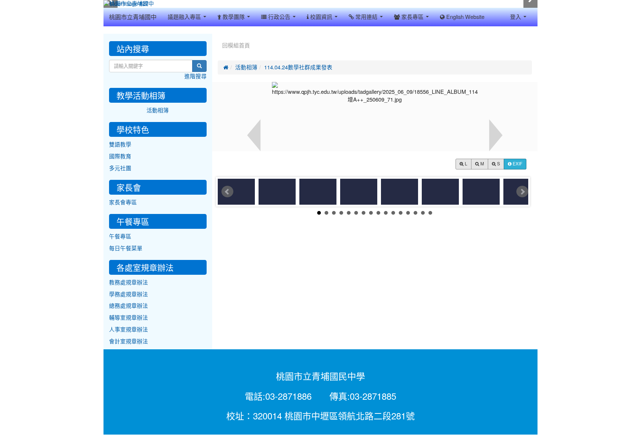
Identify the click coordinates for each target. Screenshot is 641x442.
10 (386, 213)
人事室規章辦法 (128, 329)
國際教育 (120, 156)
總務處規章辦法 (128, 306)
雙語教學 (120, 144)
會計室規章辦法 (128, 341)
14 (415, 213)
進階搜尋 (195, 76)
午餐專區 (120, 236)
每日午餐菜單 (125, 248)
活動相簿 (246, 67)
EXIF (517, 164)
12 (400, 213)
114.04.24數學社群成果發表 (298, 67)
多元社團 (120, 168)
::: (219, 36)
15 (423, 213)
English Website (464, 17)
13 (408, 213)
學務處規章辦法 (128, 294)
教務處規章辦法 (128, 282)
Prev (227, 192)
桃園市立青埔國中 (133, 17)
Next (522, 192)
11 (393, 213)
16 (430, 213)
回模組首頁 (236, 45)
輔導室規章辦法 (128, 317)
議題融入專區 (185, 17)
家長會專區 (123, 202)
